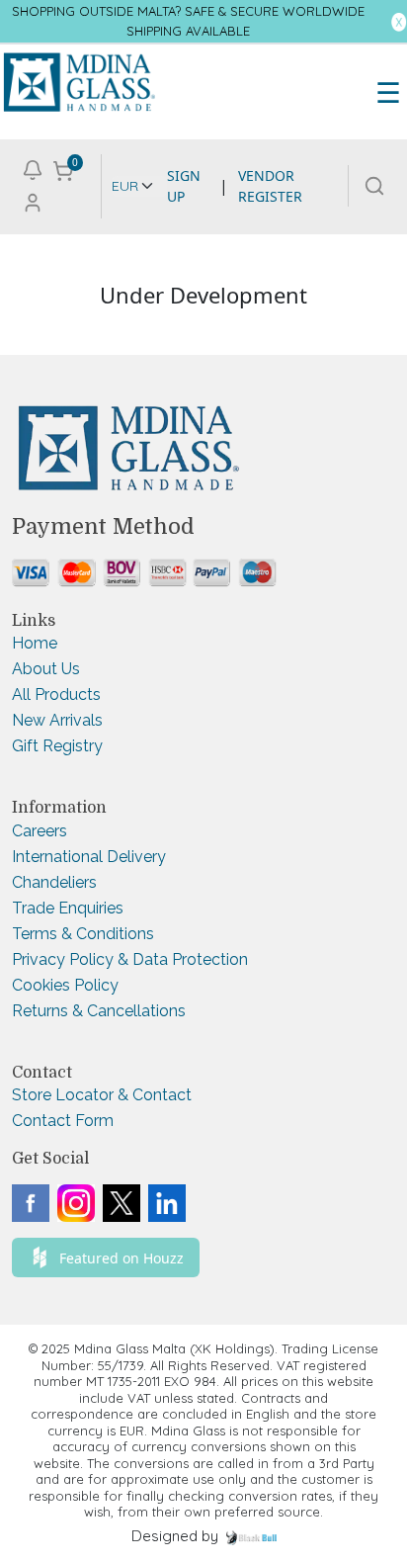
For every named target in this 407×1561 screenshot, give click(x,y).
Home (34, 643)
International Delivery (89, 856)
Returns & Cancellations (99, 1010)
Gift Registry (57, 746)
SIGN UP (184, 186)
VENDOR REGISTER (270, 186)
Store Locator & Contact (102, 1094)
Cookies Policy (65, 985)
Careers (39, 831)
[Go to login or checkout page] (32, 200)
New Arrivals (57, 720)
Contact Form (63, 1120)
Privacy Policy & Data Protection (130, 959)
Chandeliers (54, 882)
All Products (56, 694)
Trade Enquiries (67, 908)
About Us (46, 668)
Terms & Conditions (83, 933)
